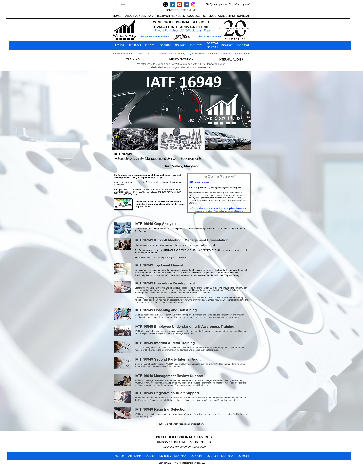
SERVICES (200, 22)
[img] (135, 139)
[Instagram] (193, 4)
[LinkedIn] (172, 4)
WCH (157, 22)
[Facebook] (186, 4)
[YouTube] (179, 4)
